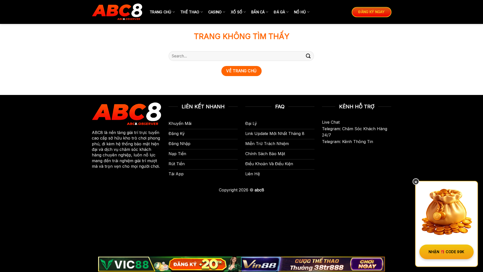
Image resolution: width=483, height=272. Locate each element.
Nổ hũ (300, 12)
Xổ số (236, 12)
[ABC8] (117, 12)
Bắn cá (258, 12)
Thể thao (189, 12)
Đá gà (279, 12)
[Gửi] (308, 56)
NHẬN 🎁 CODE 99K (446, 252)
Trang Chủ (161, 12)
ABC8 (97, 132)
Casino (215, 12)
